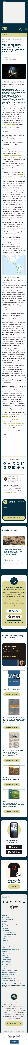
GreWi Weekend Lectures (9, 934)
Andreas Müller (5, 54)
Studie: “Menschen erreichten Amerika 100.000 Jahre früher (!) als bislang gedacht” (13, 425)
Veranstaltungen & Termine (9, 970)
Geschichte (5, 928)
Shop (14, 886)
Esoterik (4, 923)
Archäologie (10, 38)
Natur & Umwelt (6, 953)
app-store (14, 847)
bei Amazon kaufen (12, 694)
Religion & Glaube (17, 546)
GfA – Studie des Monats (9, 932)
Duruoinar (13, 560)
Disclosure (5, 921)
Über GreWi (5, 976)
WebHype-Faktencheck (8, 974)
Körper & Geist (6, 944)
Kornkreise (5, 942)
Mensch (4, 951)
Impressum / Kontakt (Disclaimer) (11, 980)
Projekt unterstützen (14, 1023)
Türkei (17, 560)
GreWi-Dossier (6, 936)
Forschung (17, 409)
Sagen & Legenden (7, 961)
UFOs (3, 968)
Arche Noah (14, 559)
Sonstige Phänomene (8, 963)
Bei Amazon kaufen (12, 811)
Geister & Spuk (6, 927)
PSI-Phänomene (6, 957)
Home (3, 38)
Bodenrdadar (7, 560)
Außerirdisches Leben (8, 919)
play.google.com (14, 852)
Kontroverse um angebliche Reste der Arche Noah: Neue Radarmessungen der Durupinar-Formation (13, 552)
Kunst (3, 947)
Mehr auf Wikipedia (9, 656)
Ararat (9, 559)
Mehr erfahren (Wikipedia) (11, 492)
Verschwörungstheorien (9, 972)
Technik (4, 966)
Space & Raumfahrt (7, 965)
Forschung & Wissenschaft (9, 925)
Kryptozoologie (6, 946)
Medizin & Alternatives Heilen (10, 949)
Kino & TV (5, 940)
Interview (4, 938)
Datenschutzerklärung (8, 978)
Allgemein (5, 915)
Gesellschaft (5, 930)
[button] (4, 463)
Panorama (5, 955)
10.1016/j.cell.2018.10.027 (9, 124)
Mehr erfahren (14, 622)
